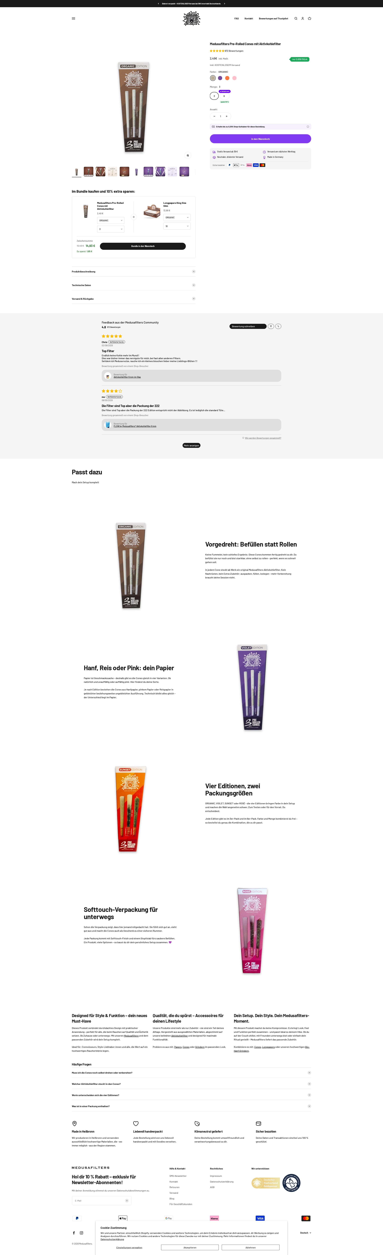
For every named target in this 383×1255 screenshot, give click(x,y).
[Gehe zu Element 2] (88, 172)
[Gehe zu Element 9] (172, 172)
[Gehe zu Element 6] (136, 172)
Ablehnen (251, 1247)
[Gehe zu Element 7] (148, 172)
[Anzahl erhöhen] (226, 116)
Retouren (175, 1187)
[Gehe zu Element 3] (100, 172)
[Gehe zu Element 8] (160, 172)
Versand (174, 1192)
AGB (212, 1187)
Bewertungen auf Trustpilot (273, 18)
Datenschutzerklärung (112, 1239)
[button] (217, 50)
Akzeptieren (190, 1247)
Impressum (216, 1175)
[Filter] (271, 326)
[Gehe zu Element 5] (124, 172)
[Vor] (224, 3)
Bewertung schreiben (243, 326)
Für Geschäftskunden (181, 1204)
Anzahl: (214, 109)
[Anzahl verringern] (214, 116)
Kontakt (249, 18)
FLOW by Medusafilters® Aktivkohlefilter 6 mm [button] (135, 426)
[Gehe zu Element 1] (76, 172)
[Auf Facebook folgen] (74, 1233)
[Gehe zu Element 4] (112, 172)
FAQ (236, 18)
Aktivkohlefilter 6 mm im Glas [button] (127, 377)
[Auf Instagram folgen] (81, 1233)
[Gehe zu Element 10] (184, 172)
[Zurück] (158, 3)
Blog (172, 1198)
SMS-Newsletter (178, 1175)
